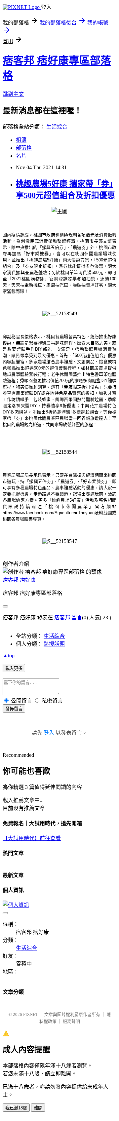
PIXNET (30, 1014)
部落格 (24, 148)
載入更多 (13, 668)
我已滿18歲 (16, 1107)
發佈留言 (13, 708)
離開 (38, 1107)
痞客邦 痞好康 (19, 580)
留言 (76, 617)
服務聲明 (71, 1021)
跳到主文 (13, 94)
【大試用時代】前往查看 (32, 838)
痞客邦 (62, 617)
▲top (9, 655)
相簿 (21, 140)
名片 (21, 156)
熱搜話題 (54, 644)
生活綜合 (56, 127)
